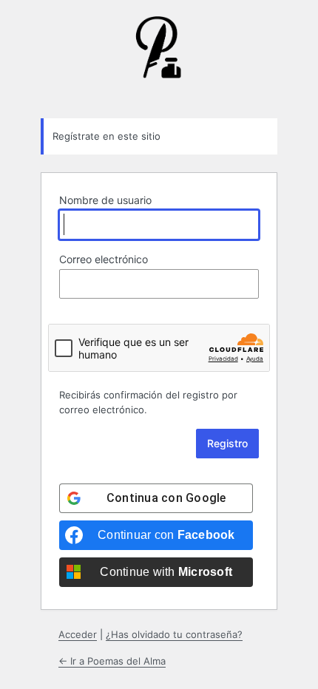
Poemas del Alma (159, 58)
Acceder (77, 634)
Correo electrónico (103, 259)
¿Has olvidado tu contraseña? (174, 634)
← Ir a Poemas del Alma (112, 661)
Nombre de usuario (105, 200)
